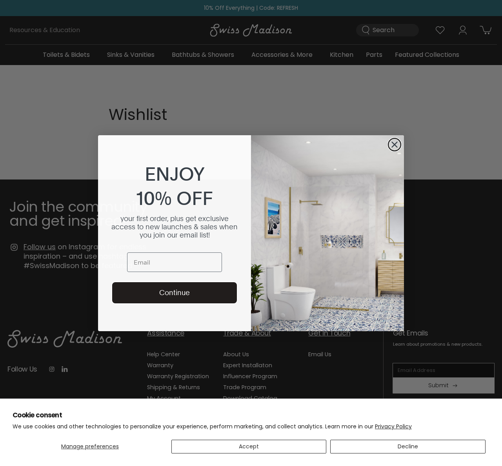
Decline (408, 446)
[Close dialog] (394, 144)
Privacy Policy (393, 426)
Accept (249, 446)
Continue (174, 292)
